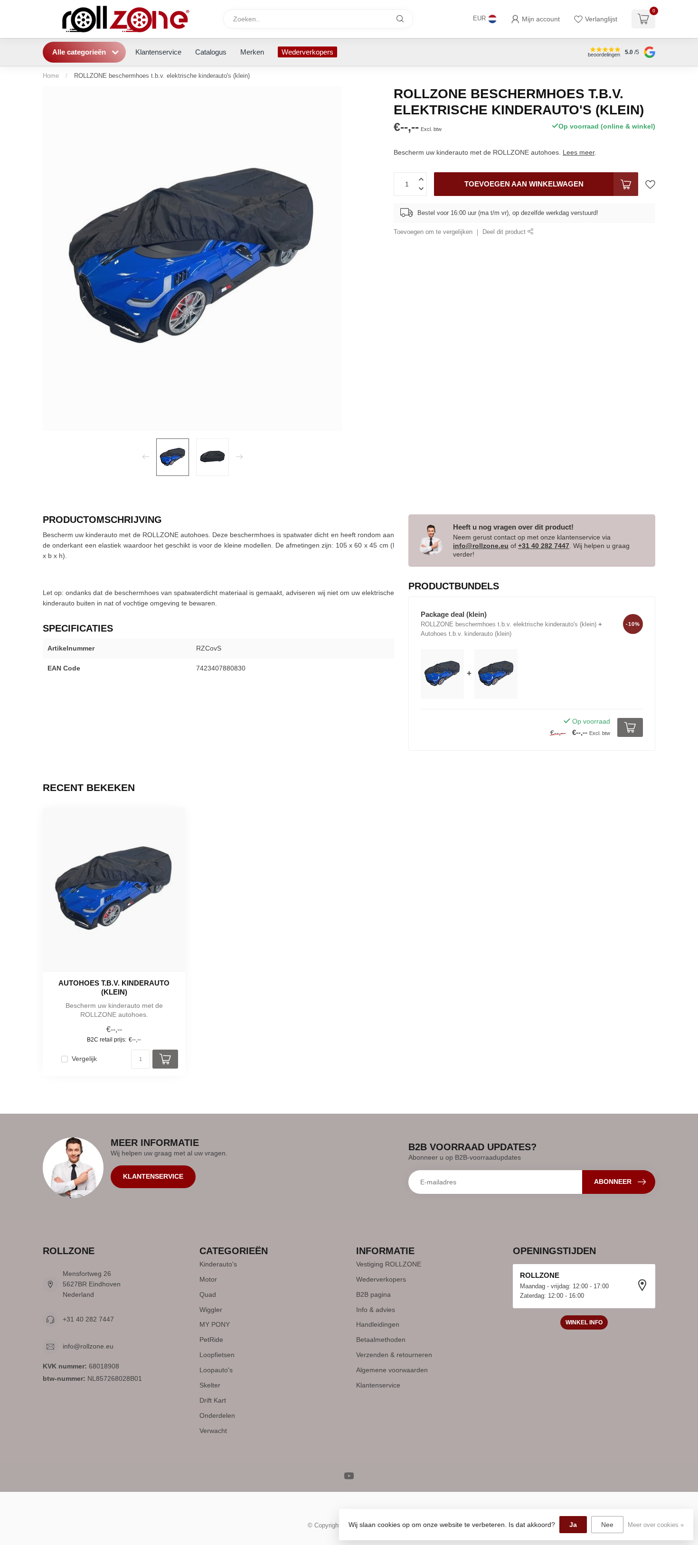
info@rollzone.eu (481, 545)
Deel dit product (505, 232)
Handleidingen (377, 1324)
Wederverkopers (307, 52)
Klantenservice (158, 52)
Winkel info (584, 1322)
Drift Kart (212, 1400)
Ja (573, 1524)
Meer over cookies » (656, 1525)
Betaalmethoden (381, 1339)
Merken (252, 52)
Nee (607, 1524)
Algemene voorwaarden (392, 1370)
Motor (208, 1279)
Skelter (209, 1385)
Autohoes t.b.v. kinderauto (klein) (114, 987)
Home (51, 75)
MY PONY (214, 1324)
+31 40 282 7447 (543, 545)
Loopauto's (216, 1370)
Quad (207, 1294)
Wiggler (210, 1309)
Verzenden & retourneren (394, 1355)
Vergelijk (84, 1058)
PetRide (211, 1339)
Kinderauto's (218, 1264)
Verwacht (213, 1430)
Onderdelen (217, 1415)
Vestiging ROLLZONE (388, 1264)
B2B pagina (373, 1294)
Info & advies (375, 1309)
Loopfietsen (217, 1355)
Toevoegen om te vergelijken (433, 232)
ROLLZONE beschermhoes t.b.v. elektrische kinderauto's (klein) (162, 75)
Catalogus (210, 52)
